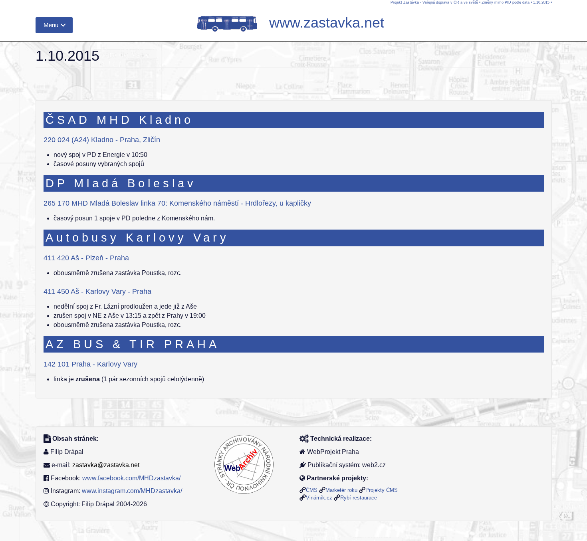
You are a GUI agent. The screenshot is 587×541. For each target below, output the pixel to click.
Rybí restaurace (358, 498)
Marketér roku (341, 490)
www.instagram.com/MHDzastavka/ (132, 490)
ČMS (311, 490)
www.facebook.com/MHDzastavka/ (131, 478)
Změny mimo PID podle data (505, 2)
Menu (51, 25)
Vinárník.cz (319, 498)
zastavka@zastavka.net (105, 465)
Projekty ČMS (381, 490)
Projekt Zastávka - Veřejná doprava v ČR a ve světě (434, 2)
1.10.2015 (541, 2)
